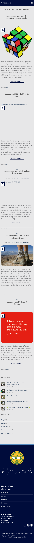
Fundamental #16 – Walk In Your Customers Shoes (17, 237)
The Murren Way (6, 430)
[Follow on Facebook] (25, 525)
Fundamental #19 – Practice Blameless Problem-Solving (17, 17)
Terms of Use (14, 533)
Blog (2, 420)
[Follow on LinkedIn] (31, 525)
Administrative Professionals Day (17, 390)
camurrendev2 (25, 23)
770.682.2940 (7, 3)
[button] (32, 3)
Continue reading (17, 81)
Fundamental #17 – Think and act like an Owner (17, 172)
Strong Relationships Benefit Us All (18, 401)
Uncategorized (6, 433)
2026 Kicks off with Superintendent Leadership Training (18, 383)
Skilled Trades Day (12, 396)
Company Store (28, 533)
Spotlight (4, 426)
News (17, 14)
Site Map (20, 533)
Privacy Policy (6, 533)
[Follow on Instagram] (28, 525)
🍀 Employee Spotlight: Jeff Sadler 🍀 (19, 407)
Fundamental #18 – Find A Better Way (17, 95)
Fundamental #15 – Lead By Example (17, 303)
